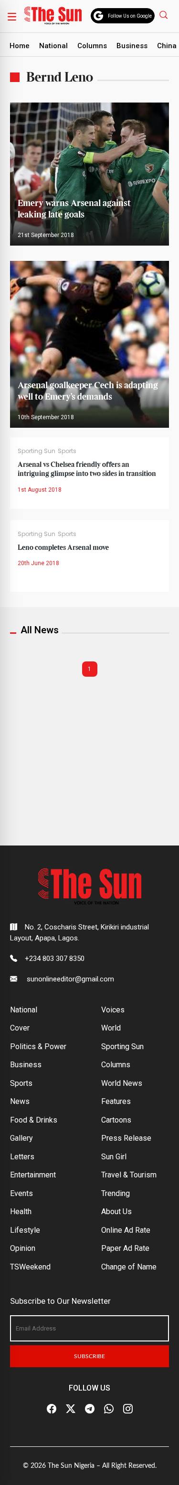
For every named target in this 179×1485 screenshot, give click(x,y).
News (20, 1101)
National (53, 45)
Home (20, 45)
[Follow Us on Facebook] (51, 1408)
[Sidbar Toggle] (12, 16)
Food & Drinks (33, 1119)
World (111, 1027)
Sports (67, 451)
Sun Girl (113, 1156)
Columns (92, 45)
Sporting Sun (36, 451)
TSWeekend (30, 1266)
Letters (22, 1156)
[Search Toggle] (164, 14)
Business (131, 45)
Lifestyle (25, 1230)
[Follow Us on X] (70, 1408)
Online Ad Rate (125, 1230)
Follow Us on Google (130, 16)
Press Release (126, 1138)
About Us (116, 1211)
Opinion (22, 1248)
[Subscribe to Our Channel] (90, 1408)
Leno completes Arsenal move (63, 548)
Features (116, 1101)
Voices (113, 1009)
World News (121, 1083)
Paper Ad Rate (125, 1248)
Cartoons (116, 1119)
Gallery (21, 1138)
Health (21, 1211)
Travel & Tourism (129, 1174)
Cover (20, 1027)
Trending (115, 1193)
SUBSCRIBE (89, 1356)
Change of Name (129, 1266)
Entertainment (33, 1174)
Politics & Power (38, 1046)
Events (21, 1193)
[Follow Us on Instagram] (128, 1408)
